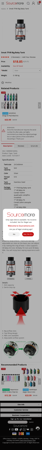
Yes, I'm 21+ (28, 234)
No (14, 234)
